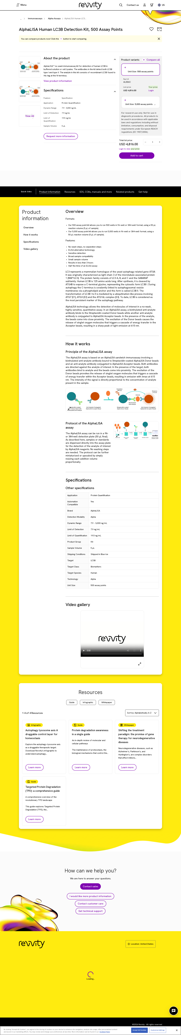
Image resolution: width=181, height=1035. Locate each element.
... (20, 18)
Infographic (88, 702)
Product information (49, 191)
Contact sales (90, 886)
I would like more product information (90, 896)
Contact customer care (90, 903)
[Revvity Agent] (173, 1011)
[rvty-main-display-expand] (139, 664)
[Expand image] (69, 408)
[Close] (177, 1030)
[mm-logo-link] (90, 5)
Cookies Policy (105, 1032)
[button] (144, 5)
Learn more (34, 767)
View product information (58, 80)
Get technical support (90, 911)
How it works (30, 234)
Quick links (26, 191)
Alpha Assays (54, 18)
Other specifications (80, 488)
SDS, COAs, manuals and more (96, 191)
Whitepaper (106, 702)
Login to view (124, 149)
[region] (90, 1030)
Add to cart (136, 155)
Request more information (61, 136)
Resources (70, 191)
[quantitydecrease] (145, 142)
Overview (28, 227)
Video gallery (30, 248)
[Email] (159, 31)
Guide (71, 702)
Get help (143, 191)
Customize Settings (158, 1030)
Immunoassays (35, 18)
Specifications (31, 241)
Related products (125, 191)
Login (151, 90)
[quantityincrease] (159, 142)
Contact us (133, 4)
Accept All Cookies (139, 1030)
